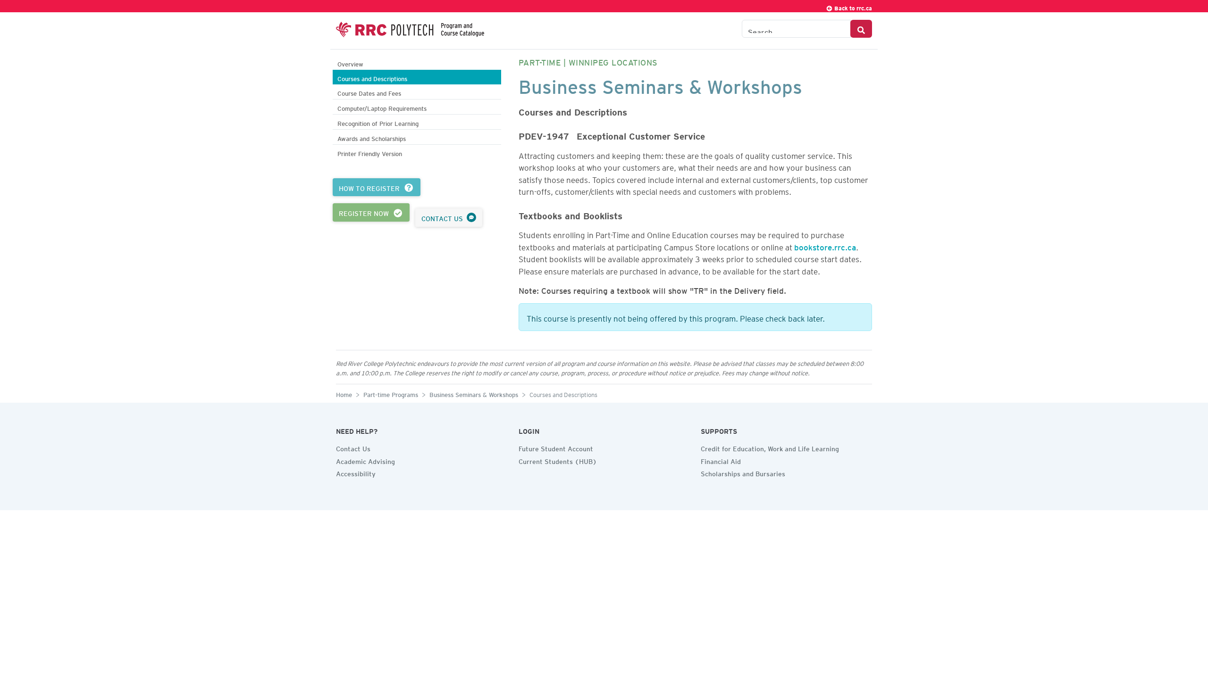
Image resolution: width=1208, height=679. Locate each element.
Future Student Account (556, 447)
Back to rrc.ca (852, 7)
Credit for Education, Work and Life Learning (770, 447)
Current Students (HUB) (558, 460)
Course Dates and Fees (369, 92)
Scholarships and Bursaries (743, 472)
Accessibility (356, 472)
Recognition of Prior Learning (378, 122)
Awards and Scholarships (371, 137)
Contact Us (353, 447)
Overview (350, 63)
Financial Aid (721, 460)
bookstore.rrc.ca (825, 245)
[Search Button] (861, 29)
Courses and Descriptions (372, 77)
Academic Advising (365, 460)
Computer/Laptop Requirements (382, 107)
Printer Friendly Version (369, 152)
